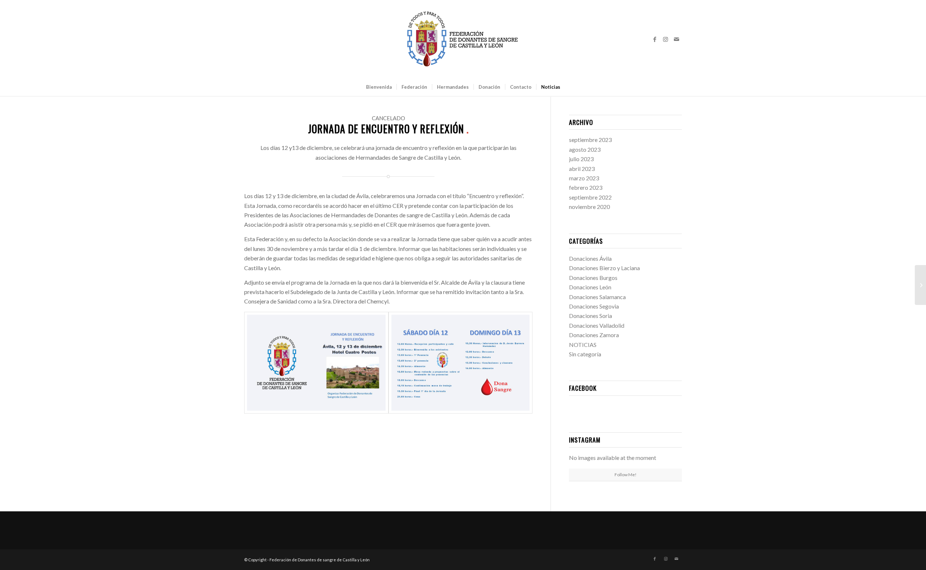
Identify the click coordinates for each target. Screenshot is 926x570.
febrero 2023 (585, 187)
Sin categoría (585, 354)
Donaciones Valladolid (596, 325)
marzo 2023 (584, 178)
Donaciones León (590, 287)
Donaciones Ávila (590, 258)
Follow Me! (626, 474)
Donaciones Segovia (594, 306)
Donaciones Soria (590, 315)
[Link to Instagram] (665, 39)
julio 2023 (581, 158)
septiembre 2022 (590, 197)
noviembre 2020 (589, 206)
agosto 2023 (584, 149)
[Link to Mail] (676, 39)
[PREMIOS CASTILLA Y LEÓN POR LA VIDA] (920, 285)
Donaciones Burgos (593, 277)
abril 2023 (582, 168)
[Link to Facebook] (654, 39)
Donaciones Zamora (594, 334)
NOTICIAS (582, 344)
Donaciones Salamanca (597, 296)
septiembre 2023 (590, 139)
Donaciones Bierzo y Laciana (604, 267)
